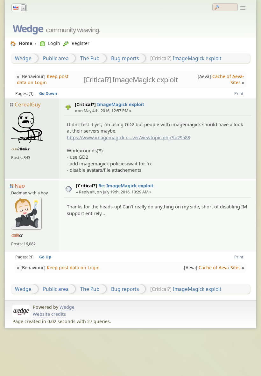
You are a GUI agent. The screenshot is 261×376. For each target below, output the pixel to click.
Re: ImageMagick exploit (125, 186)
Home (25, 43)
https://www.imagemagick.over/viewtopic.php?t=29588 (128, 137)
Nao (20, 185)
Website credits (49, 314)
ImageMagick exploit (197, 58)
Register (80, 43)
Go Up (45, 257)
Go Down (48, 93)
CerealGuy (28, 104)
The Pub (90, 58)
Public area (56, 58)
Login (54, 43)
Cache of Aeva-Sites (228, 79)
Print (238, 93)
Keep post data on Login (42, 79)
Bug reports (125, 58)
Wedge (28, 28)
